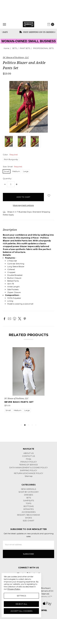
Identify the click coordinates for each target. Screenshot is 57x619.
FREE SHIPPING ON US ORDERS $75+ (30, 32)
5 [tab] (35, 425)
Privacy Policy (13, 589)
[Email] (9, 318)
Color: (10, 154)
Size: (12, 166)
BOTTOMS (29, 506)
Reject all (21, 604)
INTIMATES (28, 509)
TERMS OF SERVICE (28, 464)
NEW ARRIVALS (28, 489)
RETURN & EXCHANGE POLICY (28, 473)
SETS (28, 497)
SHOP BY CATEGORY (29, 492)
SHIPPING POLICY (28, 470)
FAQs (28, 459)
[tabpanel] (28, 384)
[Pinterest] (24, 318)
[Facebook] (4, 318)
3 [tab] (28, 425)
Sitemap (28, 476)
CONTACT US (28, 456)
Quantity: (7, 178)
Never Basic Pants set (19, 402)
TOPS (28, 503)
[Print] (14, 318)
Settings (21, 595)
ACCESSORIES (28, 512)
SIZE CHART (28, 520)
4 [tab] (32, 425)
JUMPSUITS (28, 500)
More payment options (23, 205)
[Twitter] (19, 318)
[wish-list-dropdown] (49, 195)
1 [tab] (21, 425)
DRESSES (28, 495)
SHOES (28, 517)
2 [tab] (24, 425)
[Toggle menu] (4, 24)
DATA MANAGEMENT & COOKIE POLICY (28, 467)
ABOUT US (28, 453)
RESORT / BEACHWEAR (28, 515)
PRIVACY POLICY (28, 462)
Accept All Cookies (21, 611)
